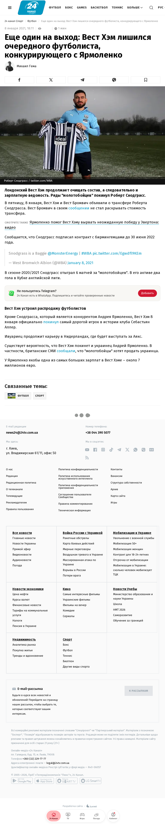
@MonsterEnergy (63, 253)
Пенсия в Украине (24, 626)
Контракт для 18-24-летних (131, 554)
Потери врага (72, 575)
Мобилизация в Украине (132, 533)
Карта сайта (118, 496)
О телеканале (14, 489)
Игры (114, 502)
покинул (51, 322)
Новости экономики (27, 589)
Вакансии (116, 476)
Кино (67, 589)
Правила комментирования (75, 504)
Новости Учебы (125, 589)
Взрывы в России (74, 570)
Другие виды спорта (76, 666)
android (22, 780)
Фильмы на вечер (74, 605)
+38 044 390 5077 (98, 433)
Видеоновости (22, 554)
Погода (17, 565)
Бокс (69, 7)
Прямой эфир (21, 549)
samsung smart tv (90, 780)
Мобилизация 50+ (124, 543)
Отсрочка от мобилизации (130, 560)
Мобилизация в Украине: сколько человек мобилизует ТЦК (132, 570)
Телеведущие (14, 496)
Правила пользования (20, 509)
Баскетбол (99, 7)
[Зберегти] (145, 80)
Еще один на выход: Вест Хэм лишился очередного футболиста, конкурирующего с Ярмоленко (99, 21)
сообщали (66, 351)
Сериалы (68, 616)
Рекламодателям (16, 502)
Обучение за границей (128, 620)
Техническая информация (74, 510)
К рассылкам (138, 690)
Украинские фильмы (76, 599)
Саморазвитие (122, 615)
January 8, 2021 (80, 263)
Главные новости (24, 538)
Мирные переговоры (77, 549)
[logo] (31, 7)
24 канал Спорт (14, 21)
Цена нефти (20, 594)
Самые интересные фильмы (81, 594)
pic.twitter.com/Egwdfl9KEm (117, 253)
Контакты (116, 469)
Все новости (22, 533)
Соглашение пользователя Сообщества (74, 496)
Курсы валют (21, 599)
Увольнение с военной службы (133, 538)
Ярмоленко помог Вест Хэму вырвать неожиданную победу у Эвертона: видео (82, 225)
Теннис (117, 7)
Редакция (12, 476)
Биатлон (68, 661)
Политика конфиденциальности (78, 469)
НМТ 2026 (119, 609)
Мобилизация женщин (128, 549)
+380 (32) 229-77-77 (34, 758)
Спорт (67, 639)
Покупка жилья (22, 650)
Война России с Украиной (82, 533)
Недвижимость (24, 639)
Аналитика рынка (24, 644)
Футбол (55, 7)
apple (44, 780)
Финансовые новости (26, 605)
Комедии (68, 610)
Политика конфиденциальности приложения (78, 486)
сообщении (79, 208)
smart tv (67, 780)
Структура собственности (126, 482)
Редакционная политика (21, 482)
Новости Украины (24, 543)
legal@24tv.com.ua (57, 762)
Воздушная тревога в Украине (83, 554)
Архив (114, 489)
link (87, 449)
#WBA (86, 253)
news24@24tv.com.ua (22, 433)
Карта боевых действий (78, 543)
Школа (117, 604)
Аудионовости (21, 560)
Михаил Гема (26, 66)
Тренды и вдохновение (27, 655)
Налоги (17, 620)
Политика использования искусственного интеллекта (75, 477)
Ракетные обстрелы (76, 538)
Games (82, 7)
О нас (9, 469)
